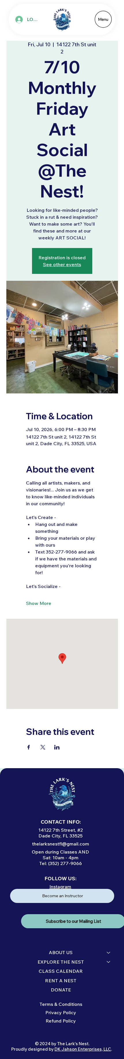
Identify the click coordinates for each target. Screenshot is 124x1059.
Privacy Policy (60, 1012)
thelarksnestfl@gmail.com (60, 844)
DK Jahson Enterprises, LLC (83, 1049)
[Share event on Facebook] (28, 747)
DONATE (61, 990)
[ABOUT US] (109, 952)
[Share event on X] (43, 747)
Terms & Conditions (61, 1004)
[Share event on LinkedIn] (57, 747)
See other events (62, 264)
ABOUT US (61, 952)
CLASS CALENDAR (61, 971)
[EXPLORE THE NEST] (109, 961)
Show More (38, 603)
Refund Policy (61, 1021)
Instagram (60, 886)
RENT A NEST (60, 980)
